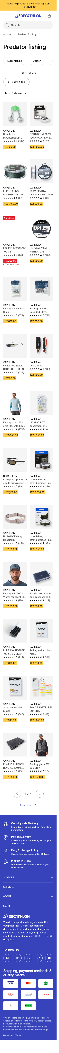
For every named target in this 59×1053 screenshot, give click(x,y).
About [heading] (7, 896)
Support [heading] (8, 877)
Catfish (37, 60)
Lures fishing (14, 60)
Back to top (26, 805)
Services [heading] (8, 886)
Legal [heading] (6, 905)
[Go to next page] (40, 794)
